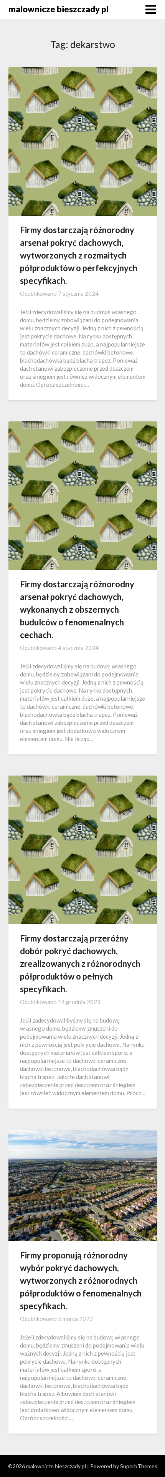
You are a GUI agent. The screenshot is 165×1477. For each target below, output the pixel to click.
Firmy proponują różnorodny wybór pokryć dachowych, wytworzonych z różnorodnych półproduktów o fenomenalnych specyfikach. (81, 1280)
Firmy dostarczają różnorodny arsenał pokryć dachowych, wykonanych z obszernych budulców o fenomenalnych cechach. (77, 609)
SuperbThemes (138, 1466)
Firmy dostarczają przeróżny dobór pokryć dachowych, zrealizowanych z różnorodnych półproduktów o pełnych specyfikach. (80, 963)
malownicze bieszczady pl (58, 9)
